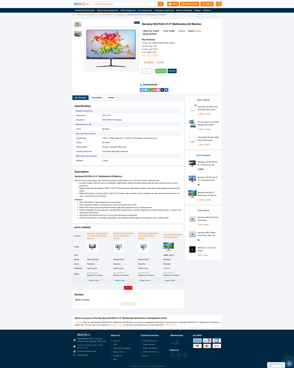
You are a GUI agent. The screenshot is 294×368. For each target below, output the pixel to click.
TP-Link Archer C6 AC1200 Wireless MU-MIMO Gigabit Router (208, 124)
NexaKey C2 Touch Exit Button (207, 249)
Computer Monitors (106, 15)
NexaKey (120, 15)
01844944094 (170, 325)
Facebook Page (116, 325)
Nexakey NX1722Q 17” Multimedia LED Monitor (207, 193)
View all (128, 288)
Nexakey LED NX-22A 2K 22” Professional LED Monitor (207, 179)
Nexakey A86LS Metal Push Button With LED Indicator (206, 234)
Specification (80, 97)
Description (97, 97)
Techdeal (78, 322)
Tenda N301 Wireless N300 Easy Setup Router (208, 138)
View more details (150, 55)
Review (111, 97)
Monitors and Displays (86, 15)
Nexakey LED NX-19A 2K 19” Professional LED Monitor (207, 164)
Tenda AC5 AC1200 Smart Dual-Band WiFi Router (208, 108)
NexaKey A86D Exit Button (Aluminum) (208, 218)
